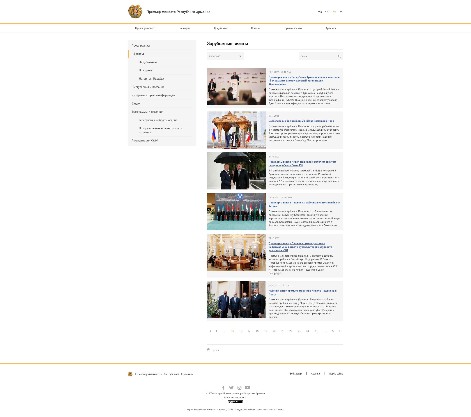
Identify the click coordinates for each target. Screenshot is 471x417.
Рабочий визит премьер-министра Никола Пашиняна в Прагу (303, 292)
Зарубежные (148, 62)
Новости (256, 28)
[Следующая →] (339, 331)
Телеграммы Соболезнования (158, 120)
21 (282, 331)
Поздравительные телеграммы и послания (160, 130)
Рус (334, 11)
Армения (331, 28)
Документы (220, 28)
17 (249, 331)
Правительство (293, 28)
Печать (216, 349)
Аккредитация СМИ (145, 140)
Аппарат (185, 28)
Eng (320, 11)
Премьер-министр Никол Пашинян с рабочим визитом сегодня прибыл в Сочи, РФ (302, 163)
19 (265, 331)
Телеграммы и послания (147, 111)
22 (290, 331)
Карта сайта (336, 373)
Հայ (327, 11)
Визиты (138, 54)
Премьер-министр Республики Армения (164, 374)
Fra (341, 11)
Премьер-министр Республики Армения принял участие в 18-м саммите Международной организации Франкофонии (304, 80)
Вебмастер (296, 373)
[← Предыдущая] (210, 331)
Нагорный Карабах (151, 78)
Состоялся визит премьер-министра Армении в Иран (301, 121)
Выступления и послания (148, 87)
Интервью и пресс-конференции (153, 95)
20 (274, 331)
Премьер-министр (145, 28)
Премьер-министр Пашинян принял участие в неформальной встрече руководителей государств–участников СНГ (301, 247)
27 (333, 331)
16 (241, 331)
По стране (145, 70)
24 (307, 331)
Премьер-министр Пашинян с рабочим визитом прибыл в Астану (304, 204)
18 (257, 331)
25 (316, 331)
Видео (136, 103)
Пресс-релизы (141, 45)
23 (299, 331)
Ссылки (315, 373)
